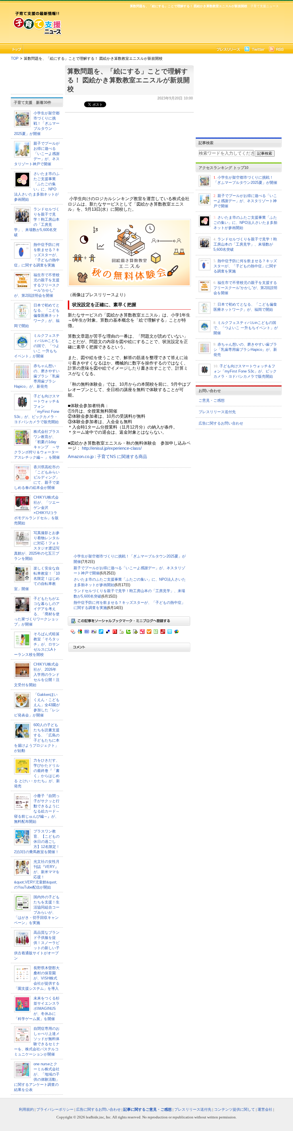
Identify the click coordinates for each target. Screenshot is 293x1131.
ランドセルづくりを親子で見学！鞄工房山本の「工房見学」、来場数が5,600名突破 (245, 244)
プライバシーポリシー (55, 1109)
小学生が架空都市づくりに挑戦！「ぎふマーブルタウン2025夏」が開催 (37, 123)
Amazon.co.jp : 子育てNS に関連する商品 (107, 456)
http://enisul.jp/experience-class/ (112, 448)
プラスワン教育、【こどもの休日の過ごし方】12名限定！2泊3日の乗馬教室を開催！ (37, 841)
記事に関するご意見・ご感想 (147, 1109)
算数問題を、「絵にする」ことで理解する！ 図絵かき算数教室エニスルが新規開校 (128, 80)
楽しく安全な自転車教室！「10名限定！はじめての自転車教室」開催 (37, 578)
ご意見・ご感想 (212, 400)
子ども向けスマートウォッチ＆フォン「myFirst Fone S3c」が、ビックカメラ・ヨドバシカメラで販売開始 (245, 371)
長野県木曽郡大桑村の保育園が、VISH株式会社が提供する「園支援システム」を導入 (37, 978)
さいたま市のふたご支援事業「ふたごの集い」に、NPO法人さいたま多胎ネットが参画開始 (245, 222)
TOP (15, 58)
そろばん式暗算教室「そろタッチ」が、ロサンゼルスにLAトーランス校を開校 (37, 644)
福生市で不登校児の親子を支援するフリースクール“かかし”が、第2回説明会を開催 (37, 285)
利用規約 (26, 1109)
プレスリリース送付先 (217, 412)
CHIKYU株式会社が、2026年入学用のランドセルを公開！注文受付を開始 (37, 674)
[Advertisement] (172, 24)
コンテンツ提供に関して (234, 1109)
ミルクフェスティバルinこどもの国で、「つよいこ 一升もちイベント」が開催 (37, 345)
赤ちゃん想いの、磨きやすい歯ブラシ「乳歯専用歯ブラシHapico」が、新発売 (37, 376)
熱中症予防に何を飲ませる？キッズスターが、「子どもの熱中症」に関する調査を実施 (37, 254)
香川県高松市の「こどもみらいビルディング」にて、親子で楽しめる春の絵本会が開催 (37, 477)
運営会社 (265, 1109)
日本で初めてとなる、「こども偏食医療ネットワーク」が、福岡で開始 (37, 315)
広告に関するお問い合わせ (221, 423)
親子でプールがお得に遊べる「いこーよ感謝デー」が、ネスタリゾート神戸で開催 (37, 153)
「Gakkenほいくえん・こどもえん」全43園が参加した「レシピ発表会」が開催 (37, 704)
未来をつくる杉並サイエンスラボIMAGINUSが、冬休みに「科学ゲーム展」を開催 (37, 1008)
